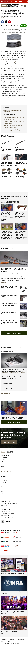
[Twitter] (27, 1)
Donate (20, 1)
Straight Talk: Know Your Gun (8, 313)
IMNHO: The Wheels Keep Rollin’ (13, 270)
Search (3, 466)
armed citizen (13, 372)
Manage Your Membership (7, 518)
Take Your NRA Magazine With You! (12, 574)
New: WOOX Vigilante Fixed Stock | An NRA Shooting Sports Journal (20, 215)
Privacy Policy (4, 639)
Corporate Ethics (20, 639)
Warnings (3, 641)
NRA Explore (4, 505)
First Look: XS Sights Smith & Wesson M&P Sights (9, 287)
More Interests (16, 348)
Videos (3, 493)
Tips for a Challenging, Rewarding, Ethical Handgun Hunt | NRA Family (12, 377)
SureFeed (4, 60)
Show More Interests (17, 422)
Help (2, 464)
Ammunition (4, 482)
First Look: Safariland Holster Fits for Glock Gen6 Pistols (9, 322)
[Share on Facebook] (2, 21)
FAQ (2, 462)
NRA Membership (5, 511)
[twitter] (6, 21)
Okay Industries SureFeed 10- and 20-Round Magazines (14, 118)
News (2, 282)
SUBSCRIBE (9, 442)
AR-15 (5, 109)
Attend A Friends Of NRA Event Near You (12, 632)
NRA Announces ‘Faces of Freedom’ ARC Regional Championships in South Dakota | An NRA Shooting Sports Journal (6, 235)
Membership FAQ (5, 515)
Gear (2, 17)
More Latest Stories (17, 333)
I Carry (3, 399)
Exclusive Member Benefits (7, 513)
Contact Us (3, 459)
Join (12, 1)
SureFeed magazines (9, 110)
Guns (2, 487)
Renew (15, 1)
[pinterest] (9, 21)
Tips (5, 282)
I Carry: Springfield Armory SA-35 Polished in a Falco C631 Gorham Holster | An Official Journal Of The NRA (7, 216)
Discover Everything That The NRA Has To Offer (13, 612)
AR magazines (9, 109)
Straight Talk (5, 372)
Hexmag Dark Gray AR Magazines (14, 121)
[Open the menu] (25, 5)
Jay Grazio (17, 110)
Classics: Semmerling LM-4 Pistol (9, 296)
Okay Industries (16, 62)
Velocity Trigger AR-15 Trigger (12, 130)
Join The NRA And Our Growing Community (11, 593)
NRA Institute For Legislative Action (9, 503)
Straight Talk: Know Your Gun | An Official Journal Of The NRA (13, 370)
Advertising (4, 457)
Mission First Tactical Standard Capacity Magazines (13, 127)
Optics (2, 489)
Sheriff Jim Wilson (7, 351)
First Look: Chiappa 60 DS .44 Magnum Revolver (9, 304)
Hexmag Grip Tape (9, 123)
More (10, 249)
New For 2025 (4, 480)
